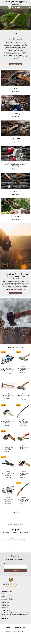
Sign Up (15, 570)
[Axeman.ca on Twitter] (7, 618)
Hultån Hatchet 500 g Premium (23, 473)
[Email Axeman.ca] (2, 618)
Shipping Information (6, 595)
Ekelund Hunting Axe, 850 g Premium (7, 422)
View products (15, 91)
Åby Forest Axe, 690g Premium (8, 448)
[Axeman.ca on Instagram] (5, 618)
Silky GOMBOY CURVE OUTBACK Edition (23, 499)
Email (6, 563)
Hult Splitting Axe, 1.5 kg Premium (23, 368)
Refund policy (4, 607)
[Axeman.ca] (15, 7)
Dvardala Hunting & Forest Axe (23, 396)
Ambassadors (4, 601)
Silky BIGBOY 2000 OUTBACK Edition (23, 422)
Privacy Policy (4, 604)
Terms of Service (5, 602)
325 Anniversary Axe (23, 447)
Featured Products (15, 347)
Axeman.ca (11, 631)
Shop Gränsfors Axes (15, 64)
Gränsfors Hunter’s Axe (7, 395)
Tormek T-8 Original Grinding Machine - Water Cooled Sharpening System (7, 369)
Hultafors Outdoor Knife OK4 (8, 473)
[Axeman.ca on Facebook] (3, 618)
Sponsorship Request (6, 598)
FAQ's (2, 593)
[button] (14, 545)
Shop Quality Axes (16, 293)
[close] (29, 3)
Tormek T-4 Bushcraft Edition (7, 499)
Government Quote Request (8, 599)
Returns (3, 596)
